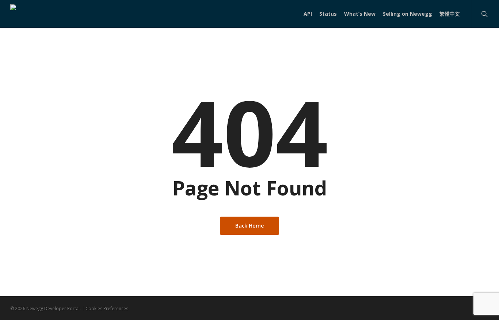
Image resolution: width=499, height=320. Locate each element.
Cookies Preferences (106, 308)
